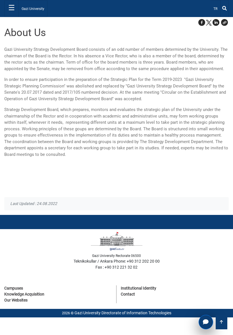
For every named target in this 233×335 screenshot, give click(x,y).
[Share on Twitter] (209, 22)
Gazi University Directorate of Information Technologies (122, 313)
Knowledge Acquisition (24, 294)
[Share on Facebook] (201, 22)
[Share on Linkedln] (216, 22)
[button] (224, 22)
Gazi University (33, 9)
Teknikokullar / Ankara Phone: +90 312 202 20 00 (117, 261)
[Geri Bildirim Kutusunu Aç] (206, 322)
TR (216, 9)
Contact (128, 294)
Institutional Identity (138, 288)
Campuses (13, 288)
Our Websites (16, 300)
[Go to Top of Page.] (221, 322)
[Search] (224, 8)
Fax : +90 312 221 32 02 (116, 267)
